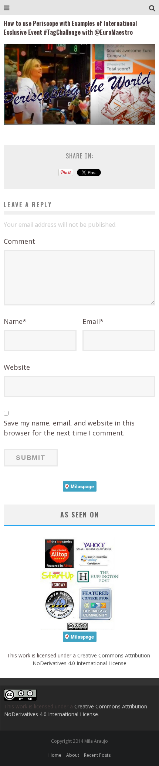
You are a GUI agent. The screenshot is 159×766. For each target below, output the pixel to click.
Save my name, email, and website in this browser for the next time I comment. (69, 427)
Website (17, 367)
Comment (19, 241)
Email (93, 321)
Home (54, 755)
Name (15, 321)
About (72, 755)
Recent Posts (97, 755)
